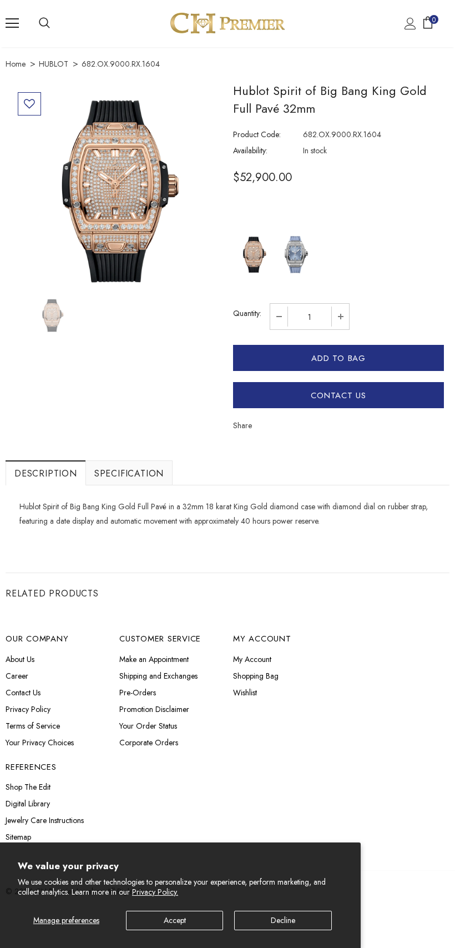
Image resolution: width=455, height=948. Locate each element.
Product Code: (257, 134)
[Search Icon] (44, 23)
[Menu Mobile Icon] (12, 23)
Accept (175, 920)
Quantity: (247, 313)
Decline (283, 920)
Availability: (250, 150)
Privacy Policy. (155, 891)
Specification (129, 473)
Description (45, 473)
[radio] (254, 254)
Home (16, 63)
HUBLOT (53, 63)
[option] (116, 191)
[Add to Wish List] (29, 104)
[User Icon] (410, 23)
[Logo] (227, 23)
